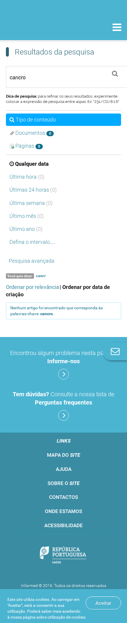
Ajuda (63, 469)
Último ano (26, 229)
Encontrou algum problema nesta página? (63, 357)
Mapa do (63, 455)
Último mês (26, 216)
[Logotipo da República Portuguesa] (63, 555)
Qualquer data (32, 164)
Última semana (31, 203)
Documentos (32, 133)
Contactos (63, 497)
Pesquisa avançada (31, 261)
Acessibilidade (63, 525)
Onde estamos (63, 511)
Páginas (27, 146)
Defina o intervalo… (32, 242)
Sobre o (63, 483)
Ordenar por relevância (32, 287)
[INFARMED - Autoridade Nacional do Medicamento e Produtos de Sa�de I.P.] (35, 27)
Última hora (26, 177)
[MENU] (117, 28)
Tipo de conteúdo (36, 119)
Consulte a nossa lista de (63, 398)
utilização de (66, 617)
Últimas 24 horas (33, 190)
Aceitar (103, 603)
